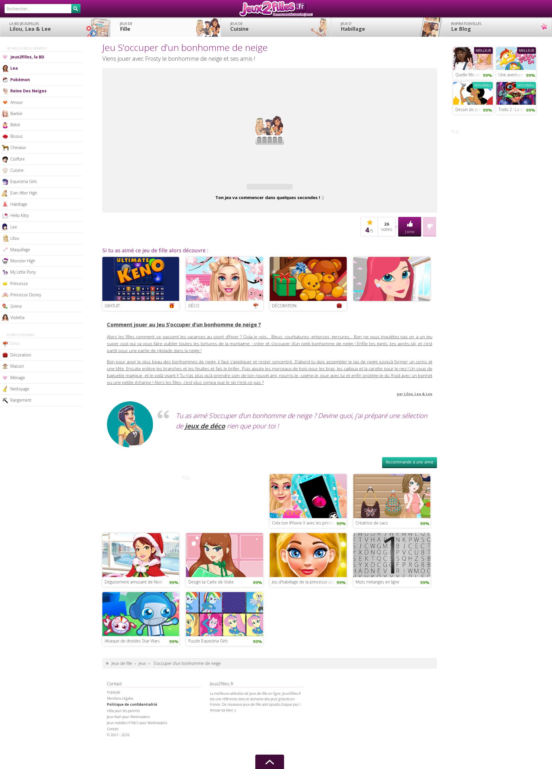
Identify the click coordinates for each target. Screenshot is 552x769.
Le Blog (466, 26)
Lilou (14, 238)
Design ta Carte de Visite (211, 582)
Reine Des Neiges (28, 90)
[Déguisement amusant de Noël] (140, 554)
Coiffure (17, 159)
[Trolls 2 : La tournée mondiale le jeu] (516, 93)
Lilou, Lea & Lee (30, 26)
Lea (14, 68)
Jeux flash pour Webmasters (128, 716)
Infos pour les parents (123, 710)
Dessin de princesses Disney (474, 109)
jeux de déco (205, 425)
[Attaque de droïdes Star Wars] (140, 613)
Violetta (17, 317)
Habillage (353, 26)
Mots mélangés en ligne (377, 582)
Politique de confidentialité (132, 704)
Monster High (22, 261)
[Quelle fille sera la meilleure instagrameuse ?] (473, 58)
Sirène (16, 306)
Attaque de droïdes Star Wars (132, 641)
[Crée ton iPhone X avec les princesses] (308, 495)
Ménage (17, 377)
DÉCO (193, 305)
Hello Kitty (19, 215)
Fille (126, 26)
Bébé (15, 124)
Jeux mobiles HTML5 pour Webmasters (137, 722)
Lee (13, 227)
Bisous (16, 136)
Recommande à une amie (410, 462)
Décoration (20, 355)
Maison (17, 366)
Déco (15, 343)
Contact (112, 728)
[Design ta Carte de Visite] (224, 554)
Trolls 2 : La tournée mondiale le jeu (517, 109)
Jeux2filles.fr (276, 8)
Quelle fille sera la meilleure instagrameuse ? (474, 74)
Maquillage (20, 249)
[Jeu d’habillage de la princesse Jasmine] (308, 554)
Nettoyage (19, 389)
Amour (16, 102)
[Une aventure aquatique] (516, 58)
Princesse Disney (25, 294)
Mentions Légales (120, 698)
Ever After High (23, 193)
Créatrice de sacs (372, 523)
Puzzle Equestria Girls (208, 641)
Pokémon (20, 79)
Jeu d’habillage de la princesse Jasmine (307, 582)
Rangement (20, 400)
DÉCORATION (284, 305)
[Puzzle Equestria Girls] (224, 613)
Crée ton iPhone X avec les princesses (307, 523)
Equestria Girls (23, 181)
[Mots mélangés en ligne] (391, 554)
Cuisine (239, 26)
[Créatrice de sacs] (391, 495)
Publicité (113, 692)
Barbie (16, 113)
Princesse (19, 283)
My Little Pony (23, 272)
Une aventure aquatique (517, 74)
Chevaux (18, 147)
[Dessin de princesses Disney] (473, 93)
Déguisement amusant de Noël (133, 582)
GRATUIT (112, 305)
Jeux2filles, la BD (27, 57)
